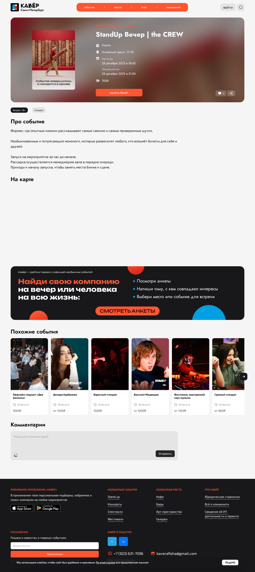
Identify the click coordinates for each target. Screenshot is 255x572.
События (89, 7)
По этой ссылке (105, 562)
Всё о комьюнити (217, 504)
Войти (228, 7)
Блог (144, 7)
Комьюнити (173, 7)
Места (118, 7)
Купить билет (119, 92)
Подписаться (55, 554)
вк (123, 541)
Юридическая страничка (222, 496)
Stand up (114, 496)
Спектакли (115, 511)
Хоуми (106, 45)
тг (112, 541)
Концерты (115, 504)
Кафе (160, 496)
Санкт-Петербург (32, 10)
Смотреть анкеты (127, 311)
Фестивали (115, 519)
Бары (160, 504)
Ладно (230, 562)
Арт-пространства (169, 511)
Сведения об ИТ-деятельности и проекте (222, 514)
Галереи (161, 519)
